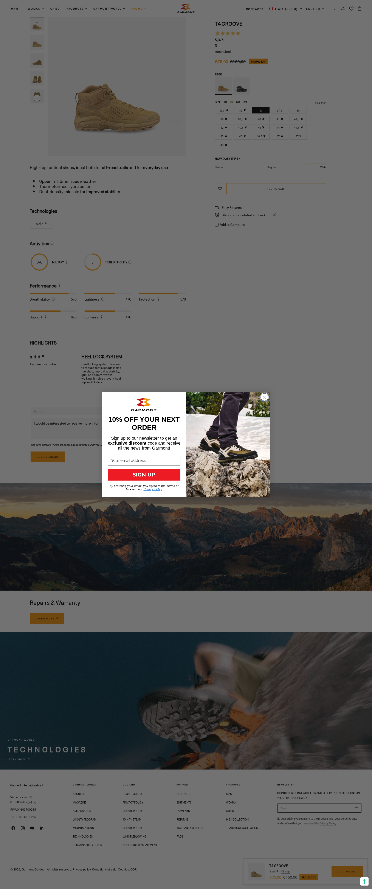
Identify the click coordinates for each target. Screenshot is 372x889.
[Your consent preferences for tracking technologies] (364, 881)
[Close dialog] (264, 397)
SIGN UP (144, 475)
